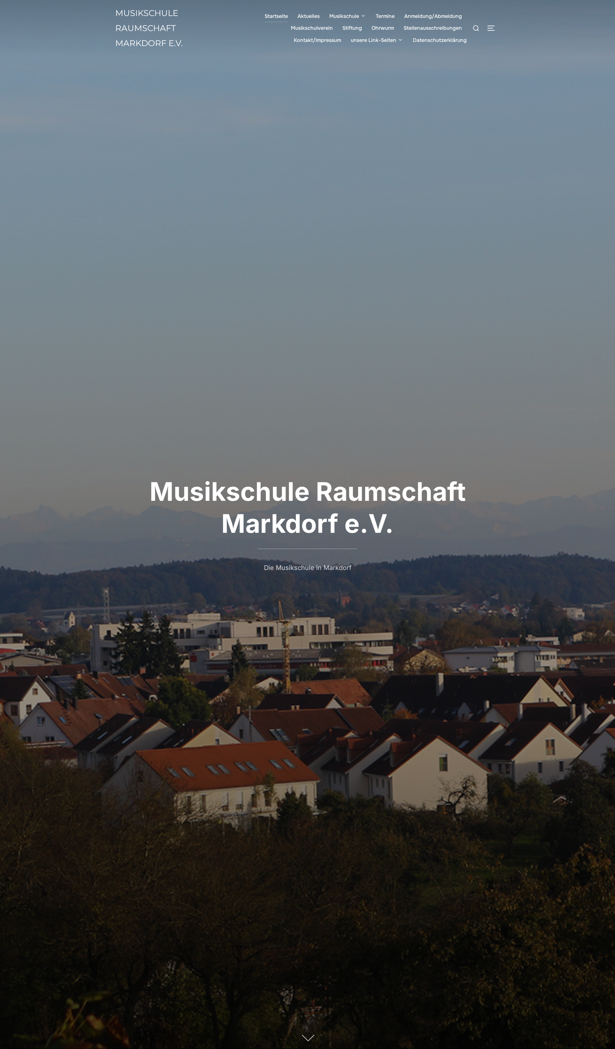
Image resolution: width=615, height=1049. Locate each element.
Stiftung (352, 28)
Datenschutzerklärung (440, 40)
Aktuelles (309, 16)
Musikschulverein (312, 28)
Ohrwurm (383, 28)
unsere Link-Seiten (373, 40)
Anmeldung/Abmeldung (433, 16)
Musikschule (344, 16)
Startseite (276, 16)
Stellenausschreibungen (433, 28)
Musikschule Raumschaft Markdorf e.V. (149, 28)
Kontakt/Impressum (317, 40)
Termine (385, 16)
